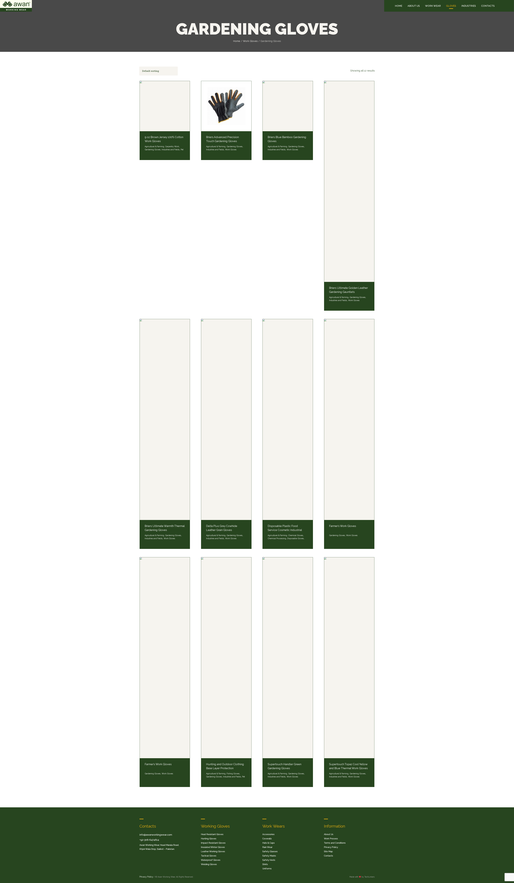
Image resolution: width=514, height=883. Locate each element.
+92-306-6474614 (149, 839)
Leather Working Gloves (213, 851)
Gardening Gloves (357, 297)
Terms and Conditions (335, 843)
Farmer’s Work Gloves (342, 526)
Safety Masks (269, 855)
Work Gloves (250, 41)
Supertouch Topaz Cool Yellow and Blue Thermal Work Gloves (348, 766)
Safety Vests (268, 860)
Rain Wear (267, 847)
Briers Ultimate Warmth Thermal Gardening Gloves (165, 528)
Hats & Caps (268, 843)
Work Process (331, 838)
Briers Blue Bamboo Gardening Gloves (287, 139)
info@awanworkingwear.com (155, 834)
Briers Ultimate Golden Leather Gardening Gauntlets (348, 290)
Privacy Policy (331, 847)
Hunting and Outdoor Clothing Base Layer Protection (225, 766)
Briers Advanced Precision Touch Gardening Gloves (222, 139)
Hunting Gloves (208, 838)
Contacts (328, 855)
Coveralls (267, 838)
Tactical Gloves (208, 855)
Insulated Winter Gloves (213, 847)
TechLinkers (369, 877)
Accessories (268, 834)
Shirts (265, 864)
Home (236, 41)
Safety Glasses (270, 851)
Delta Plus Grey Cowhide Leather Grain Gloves (221, 528)
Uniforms (267, 868)
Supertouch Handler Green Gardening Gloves (284, 766)
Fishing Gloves (233, 774)
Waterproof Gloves (210, 860)
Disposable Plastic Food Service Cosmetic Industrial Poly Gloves (285, 530)
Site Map (328, 851)
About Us (328, 834)
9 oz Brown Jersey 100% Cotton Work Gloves (164, 139)
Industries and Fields (170, 150)
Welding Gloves (209, 864)
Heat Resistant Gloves (212, 834)
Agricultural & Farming (338, 297)
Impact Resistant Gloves (213, 843)
